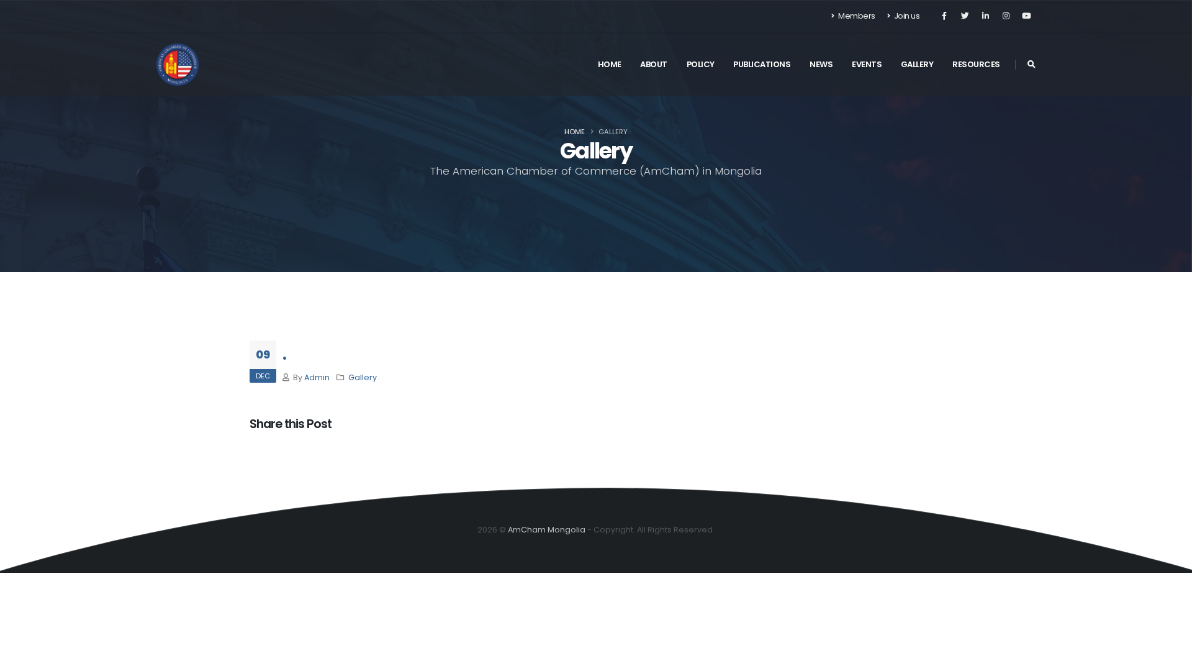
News (821, 64)
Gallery (917, 64)
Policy (701, 64)
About (653, 64)
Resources (976, 64)
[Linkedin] (985, 16)
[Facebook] (944, 16)
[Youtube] (1026, 16)
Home (609, 64)
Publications (761, 64)
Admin (317, 377)
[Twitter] (964, 16)
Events (867, 64)
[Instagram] (1005, 16)
